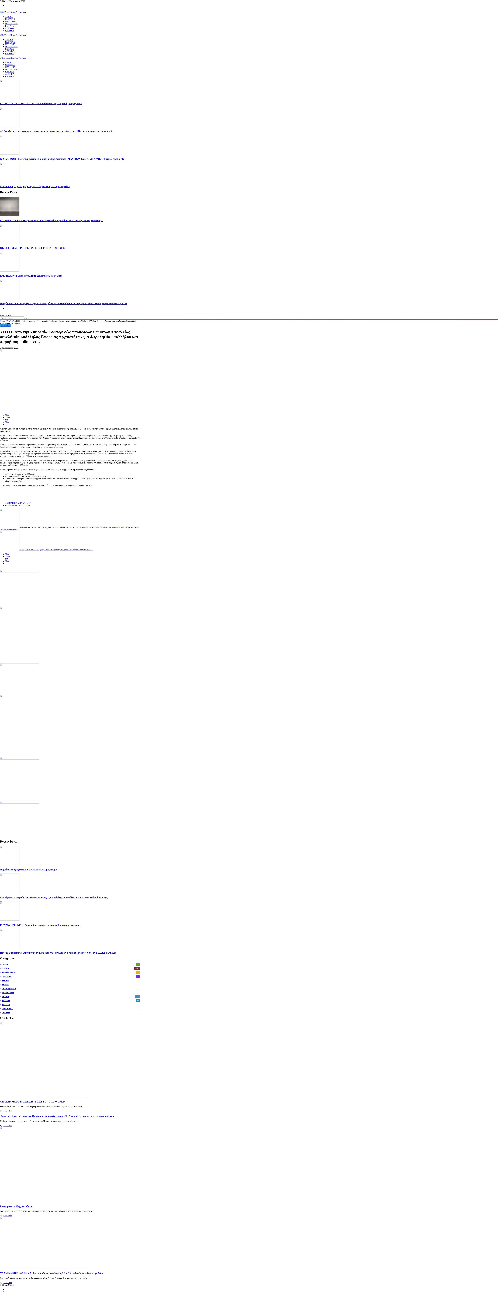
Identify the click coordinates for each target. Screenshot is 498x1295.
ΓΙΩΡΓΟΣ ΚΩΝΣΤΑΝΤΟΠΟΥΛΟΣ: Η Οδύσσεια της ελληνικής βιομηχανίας (41, 103)
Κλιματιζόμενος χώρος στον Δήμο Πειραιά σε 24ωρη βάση (31, 275)
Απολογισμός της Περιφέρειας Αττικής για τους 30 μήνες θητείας (35, 186)
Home (3, 321)
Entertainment (70, 972)
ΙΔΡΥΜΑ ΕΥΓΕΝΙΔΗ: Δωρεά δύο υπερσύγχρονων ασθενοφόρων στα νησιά (40, 925)
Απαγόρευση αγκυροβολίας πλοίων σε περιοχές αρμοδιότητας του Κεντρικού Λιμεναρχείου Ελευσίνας (54, 897)
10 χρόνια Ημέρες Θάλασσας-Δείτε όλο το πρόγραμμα (28, 869)
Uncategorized (70, 988)
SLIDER (70, 980)
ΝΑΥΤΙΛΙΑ (10, 67)
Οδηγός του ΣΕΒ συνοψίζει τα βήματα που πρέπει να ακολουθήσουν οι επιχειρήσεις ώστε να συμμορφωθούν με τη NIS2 (63, 303)
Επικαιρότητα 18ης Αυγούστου (16, 1206)
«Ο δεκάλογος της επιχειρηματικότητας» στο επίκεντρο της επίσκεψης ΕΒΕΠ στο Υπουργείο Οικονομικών (56, 131)
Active (70, 964)
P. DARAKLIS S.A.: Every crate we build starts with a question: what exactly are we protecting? (51, 220)
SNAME (70, 984)
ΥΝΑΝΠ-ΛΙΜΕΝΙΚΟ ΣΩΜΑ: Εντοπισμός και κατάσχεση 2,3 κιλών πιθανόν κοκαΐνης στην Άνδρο (52, 1273)
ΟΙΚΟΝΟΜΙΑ (11, 69)
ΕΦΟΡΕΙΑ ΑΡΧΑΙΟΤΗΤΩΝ (17, 505)
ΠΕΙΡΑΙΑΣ (10, 65)
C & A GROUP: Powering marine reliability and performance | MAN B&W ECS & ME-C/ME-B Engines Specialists (62, 158)
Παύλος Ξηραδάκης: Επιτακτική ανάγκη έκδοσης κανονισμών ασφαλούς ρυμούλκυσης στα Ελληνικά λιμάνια (58, 952)
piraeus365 (7, 1111)
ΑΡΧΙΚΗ (9, 62)
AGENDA (9, 74)
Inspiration (70, 976)
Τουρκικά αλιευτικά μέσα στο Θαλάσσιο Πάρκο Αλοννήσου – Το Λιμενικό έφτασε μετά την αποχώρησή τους (57, 1116)
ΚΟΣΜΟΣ (70, 1000)
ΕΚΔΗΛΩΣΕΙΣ (70, 992)
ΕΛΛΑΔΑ (9, 72)
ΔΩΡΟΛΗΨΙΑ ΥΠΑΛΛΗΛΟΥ (18, 503)
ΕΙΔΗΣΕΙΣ (9, 76)
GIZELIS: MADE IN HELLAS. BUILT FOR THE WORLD (32, 248)
